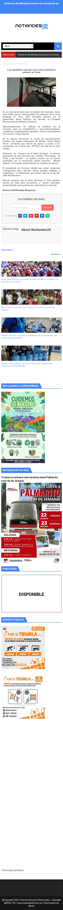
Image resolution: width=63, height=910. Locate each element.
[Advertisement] (31, 762)
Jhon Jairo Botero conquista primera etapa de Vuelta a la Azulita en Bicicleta (29, 280)
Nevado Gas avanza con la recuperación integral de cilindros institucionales (26, 365)
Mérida (25, 64)
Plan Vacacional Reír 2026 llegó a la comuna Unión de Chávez (28, 308)
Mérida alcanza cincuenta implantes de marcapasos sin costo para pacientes (29, 336)
